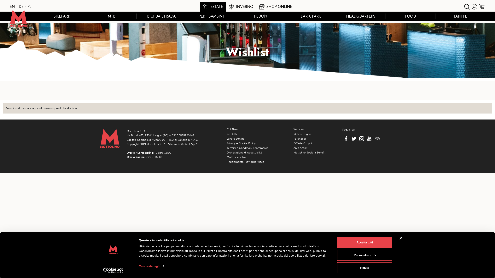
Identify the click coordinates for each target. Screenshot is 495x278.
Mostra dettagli (149, 266)
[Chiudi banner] (400, 238)
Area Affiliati (301, 148)
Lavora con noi (236, 138)
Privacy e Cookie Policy (241, 143)
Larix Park (311, 16)
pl (29, 6)
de (21, 6)
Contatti (232, 134)
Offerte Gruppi (303, 143)
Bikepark (61, 16)
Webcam (299, 129)
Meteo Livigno (302, 134)
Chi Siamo (233, 129)
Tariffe (460, 16)
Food (410, 16)
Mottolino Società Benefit (309, 152)
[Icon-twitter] (353, 139)
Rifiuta (364, 267)
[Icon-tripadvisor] (376, 139)
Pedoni (261, 16)
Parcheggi (300, 138)
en (12, 6)
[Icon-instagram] (361, 139)
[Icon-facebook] (345, 139)
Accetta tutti (365, 242)
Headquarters (360, 16)
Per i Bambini (211, 16)
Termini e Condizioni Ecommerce (247, 148)
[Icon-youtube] (368, 139)
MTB (111, 16)
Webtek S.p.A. (189, 144)
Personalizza (362, 255)
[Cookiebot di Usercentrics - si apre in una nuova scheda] (113, 270)
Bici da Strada (161, 16)
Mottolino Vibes (236, 157)
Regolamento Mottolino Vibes (245, 162)
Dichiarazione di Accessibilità (244, 152)
